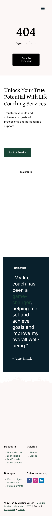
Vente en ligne (14, 479)
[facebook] (29, 480)
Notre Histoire (14, 452)
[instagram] (35, 480)
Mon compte (13, 482)
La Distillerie (13, 455)
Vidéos (33, 455)
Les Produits (13, 459)
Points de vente (15, 485)
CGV (28, 506)
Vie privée (18, 506)
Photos (33, 452)
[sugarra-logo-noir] (14, 1)
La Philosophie (14, 462)
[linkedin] (41, 480)
